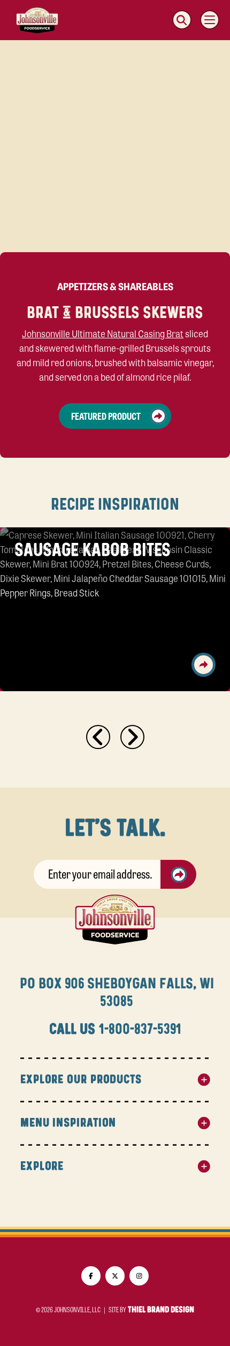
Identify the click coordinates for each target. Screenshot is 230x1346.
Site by (151, 1309)
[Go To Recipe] (203, 665)
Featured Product (106, 415)
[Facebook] (91, 1275)
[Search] (181, 19)
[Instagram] (139, 1275)
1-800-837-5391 (139, 1029)
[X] (115, 1275)
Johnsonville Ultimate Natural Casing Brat (102, 333)
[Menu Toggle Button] (209, 19)
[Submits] (178, 874)
